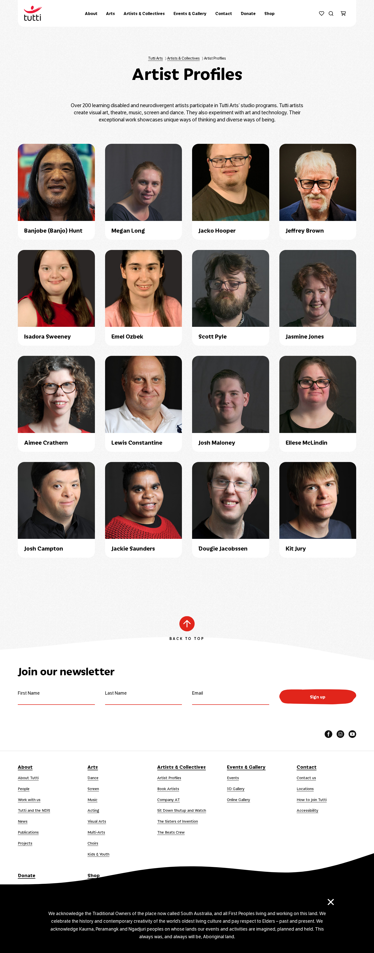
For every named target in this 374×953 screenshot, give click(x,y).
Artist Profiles (169, 777)
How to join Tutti (312, 799)
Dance (93, 777)
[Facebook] (328, 734)
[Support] (321, 13)
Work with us (29, 799)
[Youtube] (352, 734)
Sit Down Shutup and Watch (181, 810)
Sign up (317, 697)
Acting (93, 810)
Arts (110, 13)
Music (92, 799)
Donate (248, 13)
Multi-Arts (96, 832)
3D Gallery (235, 788)
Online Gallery (238, 799)
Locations (305, 788)
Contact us (306, 777)
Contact (223, 13)
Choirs (93, 843)
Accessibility (307, 810)
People (24, 788)
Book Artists (168, 788)
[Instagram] (340, 734)
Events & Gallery (190, 13)
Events (233, 777)
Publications (28, 832)
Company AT (168, 799)
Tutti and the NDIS (34, 810)
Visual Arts (97, 821)
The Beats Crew (171, 832)
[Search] (331, 13)
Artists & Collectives (144, 13)
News (22, 821)
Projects (25, 843)
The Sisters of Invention (177, 821)
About (91, 13)
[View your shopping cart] (345, 14)
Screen (93, 788)
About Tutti (28, 777)
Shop (269, 13)
